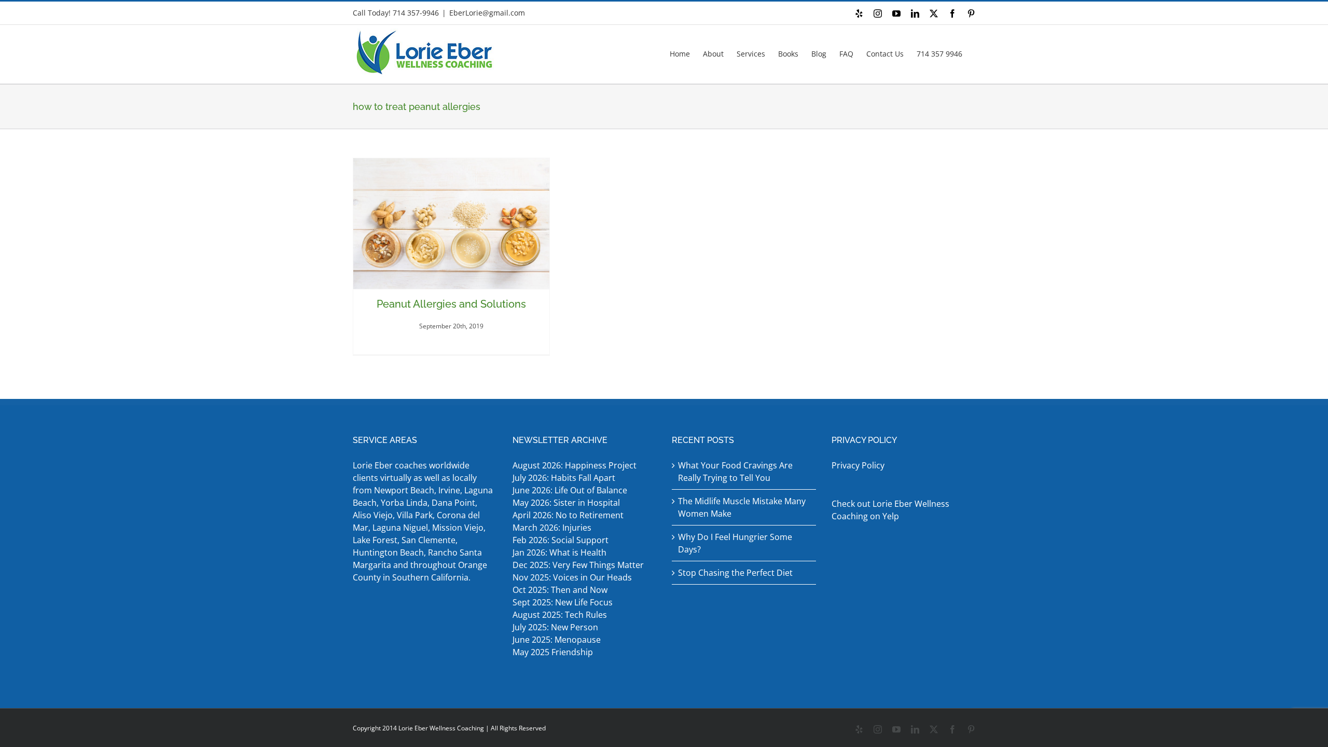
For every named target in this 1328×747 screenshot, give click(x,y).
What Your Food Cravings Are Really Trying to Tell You (735, 471)
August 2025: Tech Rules (560, 614)
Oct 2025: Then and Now (560, 590)
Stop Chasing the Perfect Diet (735, 572)
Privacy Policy (858, 465)
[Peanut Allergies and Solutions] (451, 223)
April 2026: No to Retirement (569, 515)
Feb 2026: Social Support (560, 540)
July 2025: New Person (555, 627)
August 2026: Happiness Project (575, 465)
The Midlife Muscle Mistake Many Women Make (742, 507)
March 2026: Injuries (552, 527)
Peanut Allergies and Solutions (451, 304)
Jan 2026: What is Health (559, 552)
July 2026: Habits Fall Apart (564, 477)
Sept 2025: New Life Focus (563, 602)
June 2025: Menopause (558, 639)
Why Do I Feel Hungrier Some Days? (735, 543)
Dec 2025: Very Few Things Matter (578, 565)
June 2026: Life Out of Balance (570, 490)
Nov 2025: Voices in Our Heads (572, 577)
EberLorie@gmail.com (487, 13)
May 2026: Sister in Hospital (567, 502)
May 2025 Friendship (553, 652)
